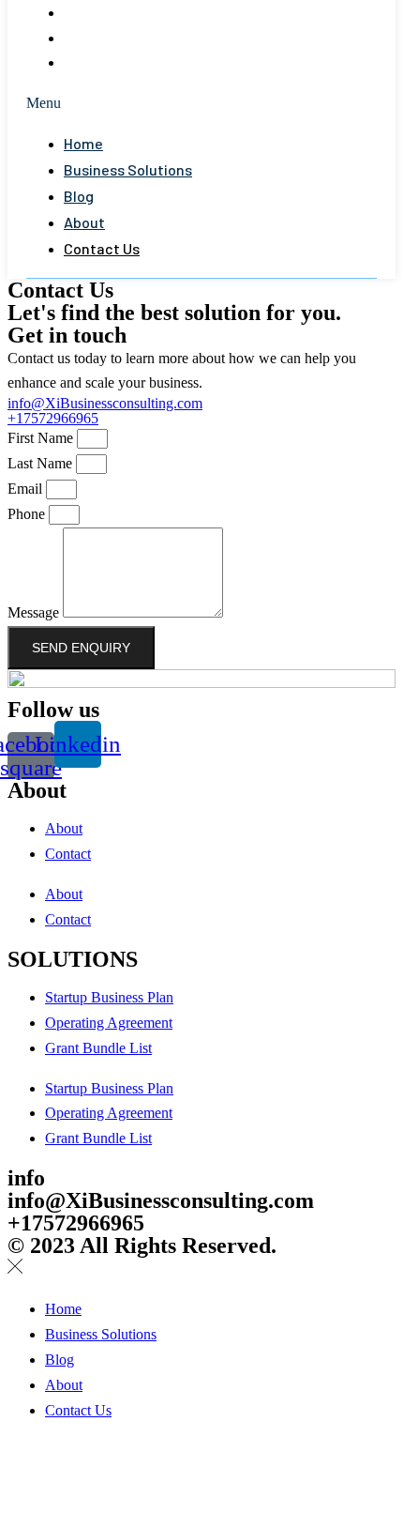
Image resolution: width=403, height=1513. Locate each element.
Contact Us (121, 62)
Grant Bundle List (98, 1048)
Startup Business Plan (109, 997)
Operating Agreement (108, 1023)
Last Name (41, 463)
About (102, 38)
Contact (68, 854)
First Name (42, 438)
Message (35, 612)
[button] (201, 103)
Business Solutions (128, 169)
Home (83, 143)
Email (26, 489)
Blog (95, 13)
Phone (28, 514)
